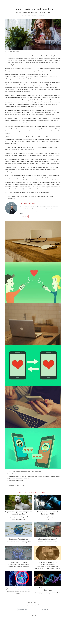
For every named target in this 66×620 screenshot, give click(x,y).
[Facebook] (30, 615)
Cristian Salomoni (38, 16)
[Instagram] (35, 615)
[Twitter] (32, 615)
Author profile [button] (24, 216)
